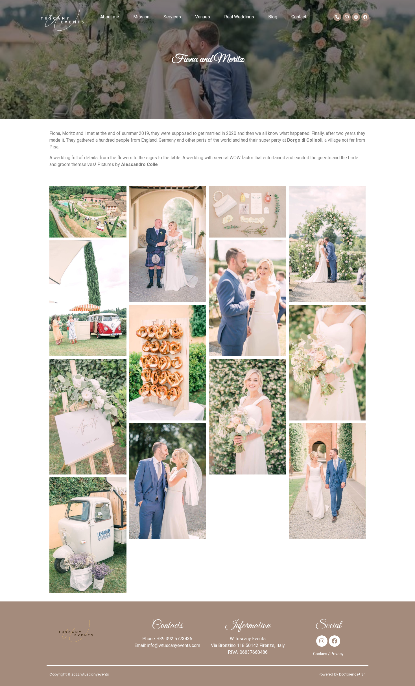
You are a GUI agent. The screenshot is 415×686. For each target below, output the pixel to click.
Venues (202, 17)
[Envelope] (347, 17)
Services (172, 17)
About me (109, 17)
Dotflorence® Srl (352, 674)
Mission (141, 17)
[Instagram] (356, 17)
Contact (298, 17)
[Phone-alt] (337, 17)
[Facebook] (365, 17)
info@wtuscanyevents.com (173, 645)
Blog (272, 17)
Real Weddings (239, 17)
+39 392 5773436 (174, 638)
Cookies (320, 654)
